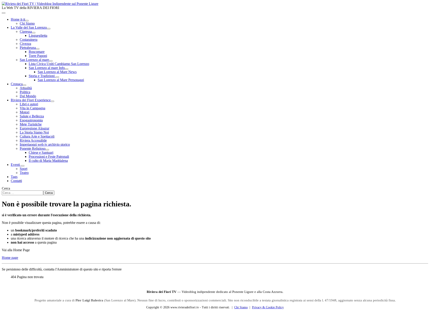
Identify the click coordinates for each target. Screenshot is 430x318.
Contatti (16, 181)
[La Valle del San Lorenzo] (48, 28)
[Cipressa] (33, 32)
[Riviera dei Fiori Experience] (52, 101)
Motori (24, 112)
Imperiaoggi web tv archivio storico (45, 144)
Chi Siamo (27, 23)
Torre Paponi (38, 56)
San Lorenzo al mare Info (47, 68)
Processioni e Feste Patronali (49, 156)
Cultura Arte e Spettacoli (37, 136)
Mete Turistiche (31, 124)
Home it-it (18, 19)
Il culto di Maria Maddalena (48, 160)
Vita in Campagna (32, 108)
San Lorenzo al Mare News (57, 72)
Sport (23, 169)
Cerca (6, 188)
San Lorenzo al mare (34, 60)
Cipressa (26, 31)
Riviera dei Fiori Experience (31, 100)
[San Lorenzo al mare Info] (66, 69)
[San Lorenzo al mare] (51, 61)
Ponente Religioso (32, 148)
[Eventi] (22, 166)
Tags (14, 177)
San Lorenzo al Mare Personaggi (61, 80)
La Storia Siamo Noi (34, 132)
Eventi (16, 165)
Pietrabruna (28, 48)
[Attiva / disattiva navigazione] (3, 13)
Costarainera (28, 39)
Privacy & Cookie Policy (268, 307)
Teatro (24, 173)
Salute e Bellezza (32, 116)
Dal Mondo (28, 96)
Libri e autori (29, 104)
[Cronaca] (24, 85)
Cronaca (17, 84)
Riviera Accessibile (33, 140)
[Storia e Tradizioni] (57, 77)
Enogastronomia (31, 120)
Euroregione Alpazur (34, 128)
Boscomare (37, 52)
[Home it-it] (27, 20)
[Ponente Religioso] (47, 149)
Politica (25, 92)
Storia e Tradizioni (42, 76)
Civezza (25, 43)
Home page (10, 258)
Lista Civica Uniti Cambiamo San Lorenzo (59, 64)
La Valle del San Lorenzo (29, 27)
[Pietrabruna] (37, 49)
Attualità (26, 88)
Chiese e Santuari (41, 152)
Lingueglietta (38, 35)
